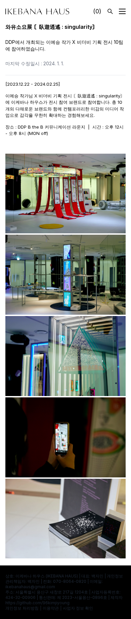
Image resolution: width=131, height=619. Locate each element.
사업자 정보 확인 (78, 608)
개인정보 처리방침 (22, 608)
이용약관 (51, 608)
